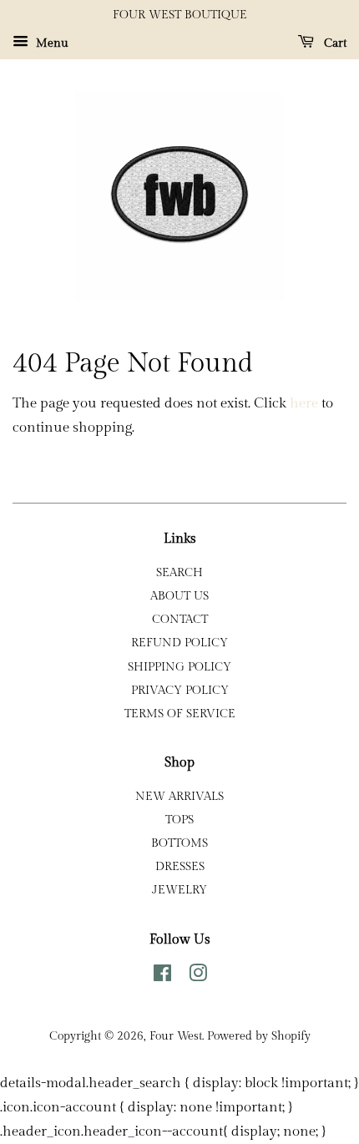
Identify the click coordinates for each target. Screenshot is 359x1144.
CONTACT (180, 619)
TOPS (179, 819)
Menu (50, 43)
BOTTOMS (179, 843)
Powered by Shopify (259, 1036)
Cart (333, 43)
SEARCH (179, 572)
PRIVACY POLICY (180, 690)
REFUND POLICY (179, 642)
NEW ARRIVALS (179, 796)
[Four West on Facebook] (162, 976)
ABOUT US (179, 596)
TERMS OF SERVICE (179, 713)
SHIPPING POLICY (179, 667)
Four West (175, 1036)
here (304, 403)
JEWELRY (179, 890)
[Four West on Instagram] (198, 976)
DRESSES (180, 866)
